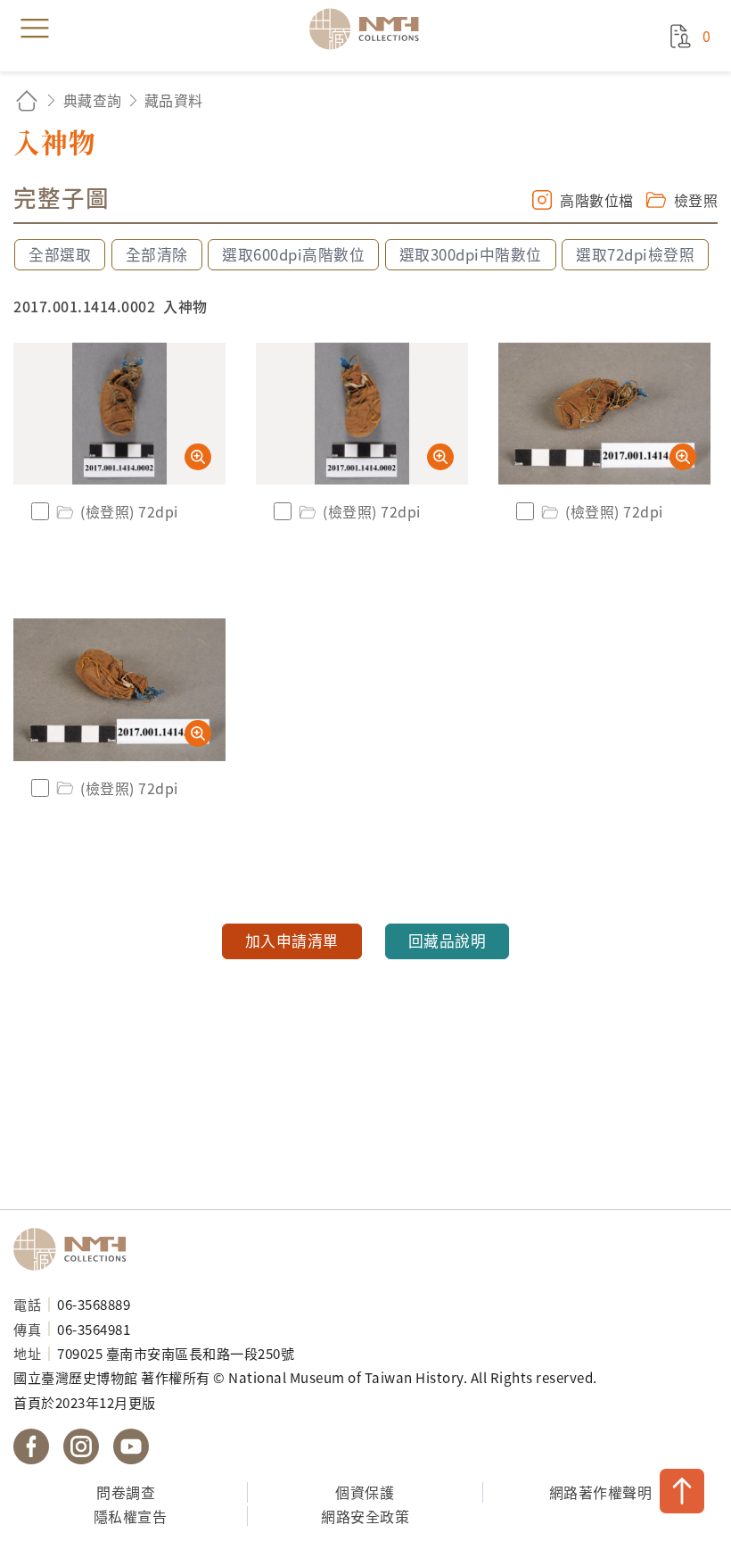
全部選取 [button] (60, 254)
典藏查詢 (92, 100)
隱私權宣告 (131, 1516)
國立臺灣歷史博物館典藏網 (370, 28)
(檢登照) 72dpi (129, 511)
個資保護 (364, 1492)
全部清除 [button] (157, 254)
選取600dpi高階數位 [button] (293, 254)
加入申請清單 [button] (292, 940)
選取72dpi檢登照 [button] (635, 254)
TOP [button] (682, 1491)
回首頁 (26, 100)
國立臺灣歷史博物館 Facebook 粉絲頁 (31, 1446)
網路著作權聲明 (601, 1492)
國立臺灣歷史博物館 (75, 1249)
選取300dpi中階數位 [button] (470, 254)
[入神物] (119, 414)
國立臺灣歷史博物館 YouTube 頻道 (131, 1446)
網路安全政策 (365, 1516)
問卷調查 (125, 1492)
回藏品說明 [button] (447, 940)
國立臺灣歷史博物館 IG (81, 1446)
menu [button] (34, 28)
